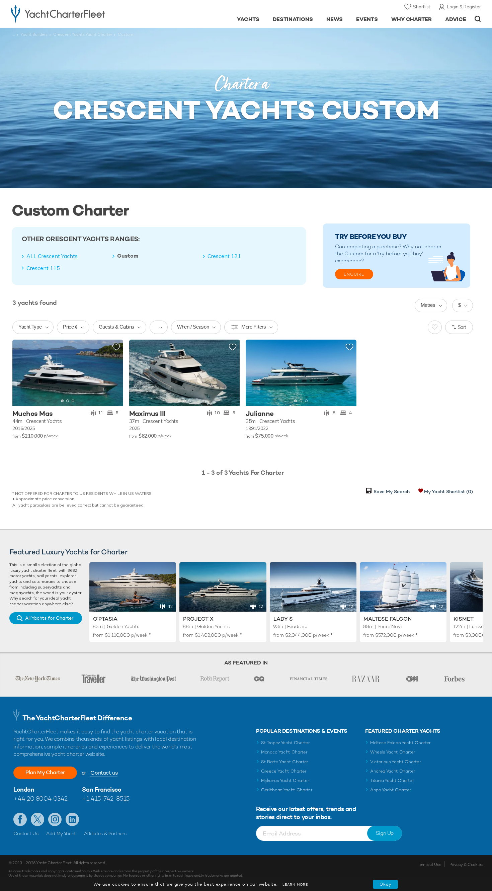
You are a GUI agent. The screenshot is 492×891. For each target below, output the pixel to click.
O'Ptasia (105, 618)
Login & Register (464, 6)
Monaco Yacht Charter (284, 752)
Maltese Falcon (387, 618)
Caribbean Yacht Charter (287, 790)
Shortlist (421, 6)
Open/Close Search (478, 19)
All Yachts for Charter (49, 618)
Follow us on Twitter (37, 819)
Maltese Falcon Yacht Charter (400, 742)
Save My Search (392, 491)
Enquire (354, 274)
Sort (462, 327)
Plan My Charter (45, 772)
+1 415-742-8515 (106, 798)
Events (367, 19)
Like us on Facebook (20, 819)
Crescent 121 (224, 256)
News (334, 19)
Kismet (464, 618)
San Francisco (101, 789)
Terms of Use (429, 864)
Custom (128, 256)
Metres (428, 305)
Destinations (293, 19)
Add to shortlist (116, 347)
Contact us (103, 772)
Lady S (283, 618)
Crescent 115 (43, 268)
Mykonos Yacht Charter (285, 780)
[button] (22, 372)
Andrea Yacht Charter (392, 771)
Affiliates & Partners (105, 833)
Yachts (248, 19)
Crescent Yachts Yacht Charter (82, 34)
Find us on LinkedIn (72, 819)
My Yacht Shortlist (448, 491)
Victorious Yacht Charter (395, 762)
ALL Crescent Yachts (52, 256)
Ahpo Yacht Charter (390, 790)
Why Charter (411, 19)
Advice (455, 19)
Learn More (295, 884)
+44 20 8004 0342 (40, 798)
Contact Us (25, 833)
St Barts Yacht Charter (284, 762)
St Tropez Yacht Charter (285, 742)
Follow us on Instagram (55, 819)
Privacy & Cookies (466, 864)
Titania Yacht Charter (392, 780)
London (23, 789)
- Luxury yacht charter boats (79, 13)
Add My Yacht (61, 833)
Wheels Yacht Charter (392, 752)
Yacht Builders (34, 34)
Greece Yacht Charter (284, 771)
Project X (198, 618)
